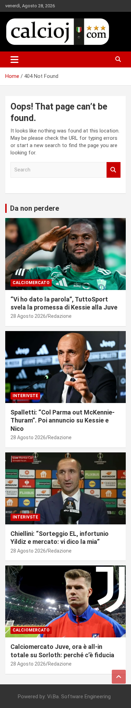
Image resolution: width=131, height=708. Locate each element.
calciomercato (31, 282)
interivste (25, 395)
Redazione (60, 316)
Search (114, 170)
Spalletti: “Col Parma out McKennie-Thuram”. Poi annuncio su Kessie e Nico (62, 420)
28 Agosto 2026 (28, 316)
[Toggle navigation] (14, 59)
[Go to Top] (119, 677)
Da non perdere (34, 208)
